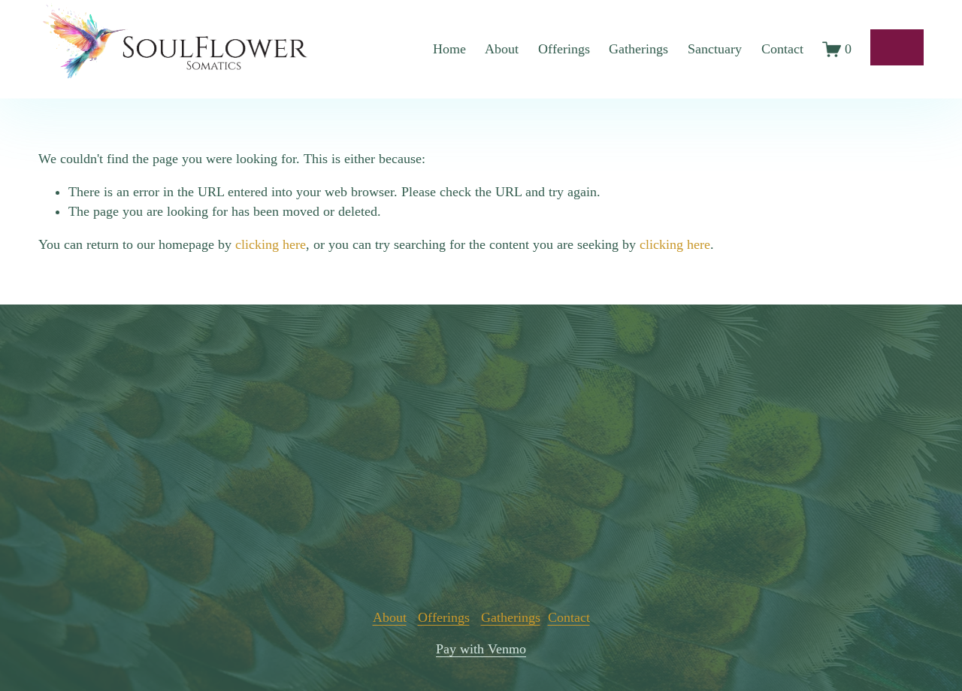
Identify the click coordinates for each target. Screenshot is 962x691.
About (502, 48)
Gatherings (638, 48)
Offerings (564, 48)
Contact (782, 48)
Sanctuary (715, 48)
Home (449, 48)
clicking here (270, 244)
